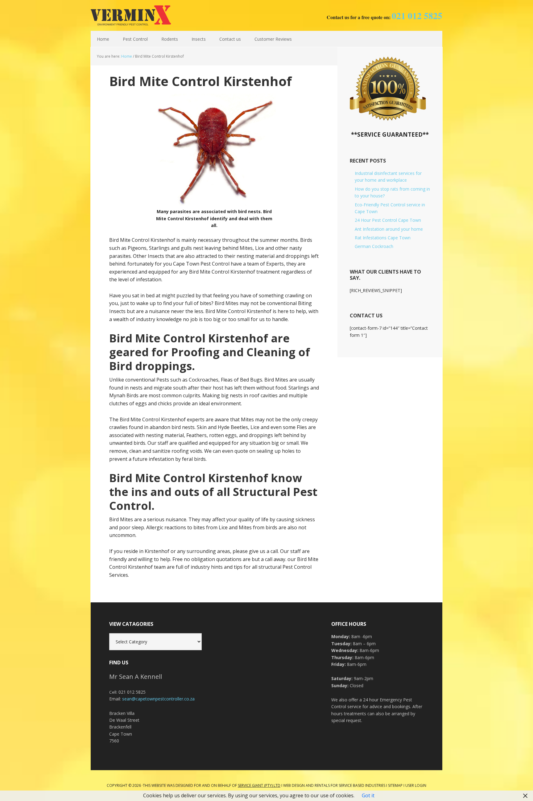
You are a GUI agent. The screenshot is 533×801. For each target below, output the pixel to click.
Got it (368, 795)
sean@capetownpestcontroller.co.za (158, 699)
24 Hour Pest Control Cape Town (388, 220)
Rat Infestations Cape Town (383, 238)
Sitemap (395, 785)
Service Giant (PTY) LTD (259, 785)
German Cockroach (374, 246)
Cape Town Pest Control (131, 15)
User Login (415, 785)
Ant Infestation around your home (389, 229)
